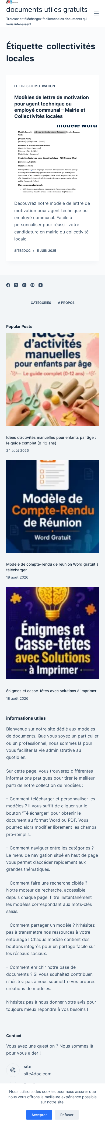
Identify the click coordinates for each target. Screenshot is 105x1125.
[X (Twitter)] (16, 285)
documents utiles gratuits (47, 9)
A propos (66, 303)
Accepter (39, 1115)
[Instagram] (24, 285)
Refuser (67, 1115)
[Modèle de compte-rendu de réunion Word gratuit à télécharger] (52, 506)
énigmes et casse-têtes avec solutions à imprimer (51, 690)
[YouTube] (40, 285)
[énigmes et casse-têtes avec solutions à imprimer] (52, 633)
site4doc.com (37, 1073)
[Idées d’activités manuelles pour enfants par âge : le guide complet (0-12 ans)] (52, 379)
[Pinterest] (32, 285)
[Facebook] (8, 285)
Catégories (41, 303)
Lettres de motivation (34, 86)
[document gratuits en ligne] (47, 2)
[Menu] (96, 13)
